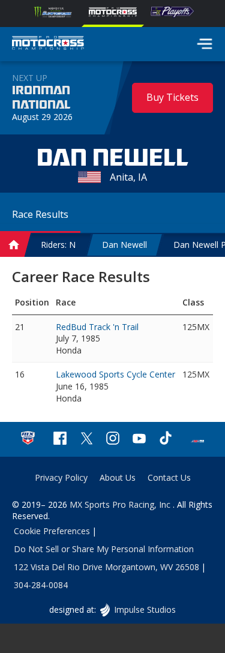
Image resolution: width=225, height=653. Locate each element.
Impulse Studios (144, 609)
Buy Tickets (172, 97)
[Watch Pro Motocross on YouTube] (139, 439)
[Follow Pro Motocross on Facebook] (60, 439)
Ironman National (41, 97)
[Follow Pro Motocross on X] (86, 439)
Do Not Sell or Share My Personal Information (104, 549)
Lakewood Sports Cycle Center (115, 374)
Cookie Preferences (52, 531)
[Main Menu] (204, 44)
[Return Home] (48, 44)
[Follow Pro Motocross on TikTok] (165, 439)
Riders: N (58, 244)
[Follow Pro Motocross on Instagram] (113, 439)
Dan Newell (124, 244)
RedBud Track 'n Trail (97, 327)
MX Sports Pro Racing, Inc (121, 504)
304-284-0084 (41, 585)
